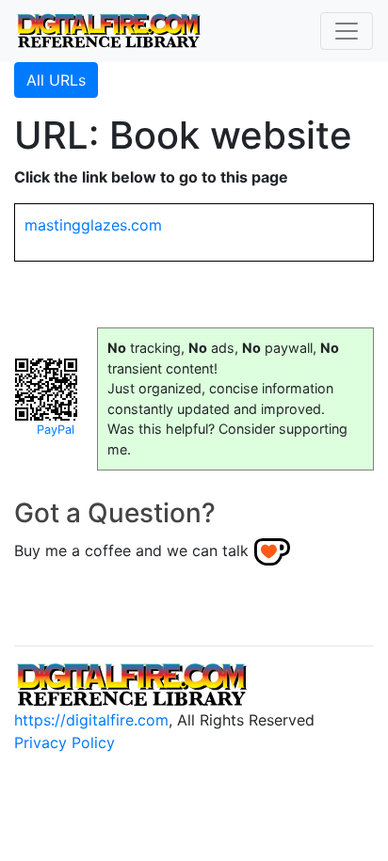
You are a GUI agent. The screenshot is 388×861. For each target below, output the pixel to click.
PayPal (55, 430)
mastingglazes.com (93, 224)
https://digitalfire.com (91, 719)
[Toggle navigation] (346, 31)
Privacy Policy (64, 742)
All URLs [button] (56, 80)
